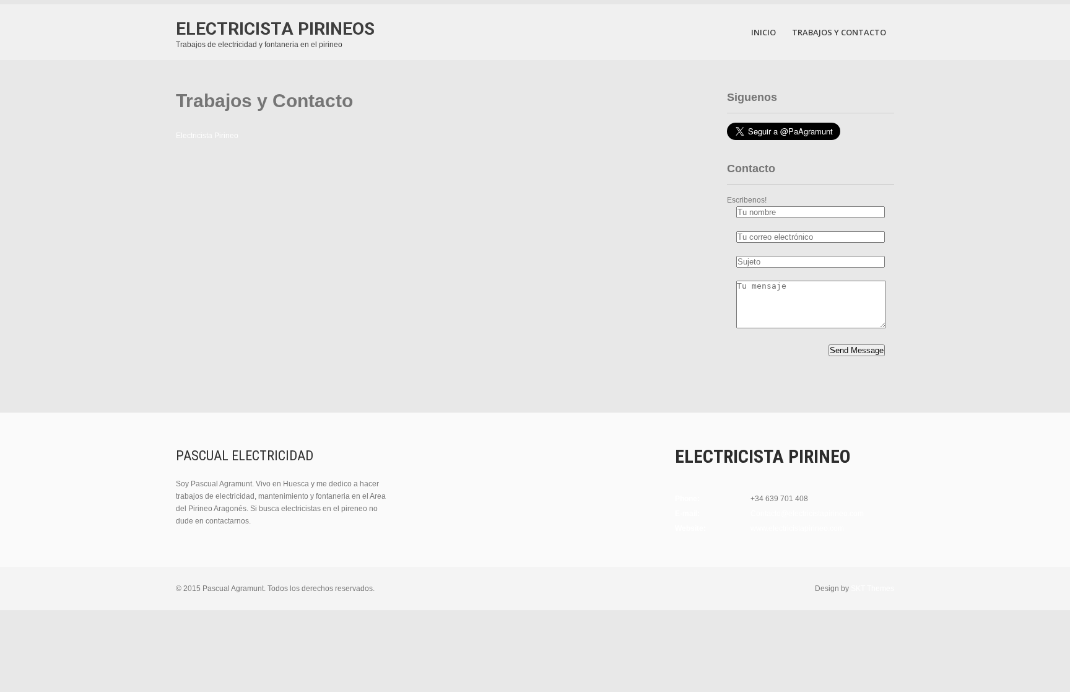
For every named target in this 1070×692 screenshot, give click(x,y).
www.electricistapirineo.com (797, 528)
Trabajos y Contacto (839, 32)
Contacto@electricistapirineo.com (807, 513)
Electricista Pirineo (207, 135)
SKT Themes (872, 588)
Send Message (857, 350)
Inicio (763, 32)
